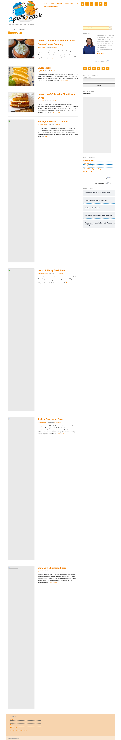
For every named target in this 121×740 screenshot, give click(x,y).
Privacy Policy (69, 4)
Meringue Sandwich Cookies (53, 121)
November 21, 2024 (43, 273)
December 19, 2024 (43, 124)
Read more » (55, 59)
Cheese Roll (44, 68)
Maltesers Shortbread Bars (52, 568)
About (52, 4)
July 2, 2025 (41, 71)
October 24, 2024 (42, 422)
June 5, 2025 (41, 100)
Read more (100, 53)
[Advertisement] (97, 125)
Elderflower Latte (88, 172)
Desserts (54, 47)
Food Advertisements (100, 61)
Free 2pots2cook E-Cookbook (18, 731)
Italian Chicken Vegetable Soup (92, 169)
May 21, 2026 (41, 47)
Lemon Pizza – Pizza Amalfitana (92, 166)
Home (45, 4)
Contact (59, 4)
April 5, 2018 (41, 571)
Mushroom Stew (87, 163)
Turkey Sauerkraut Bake (50, 419)
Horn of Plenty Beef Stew (51, 270)
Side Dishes (54, 71)
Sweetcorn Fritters (88, 160)
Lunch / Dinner (59, 273)
